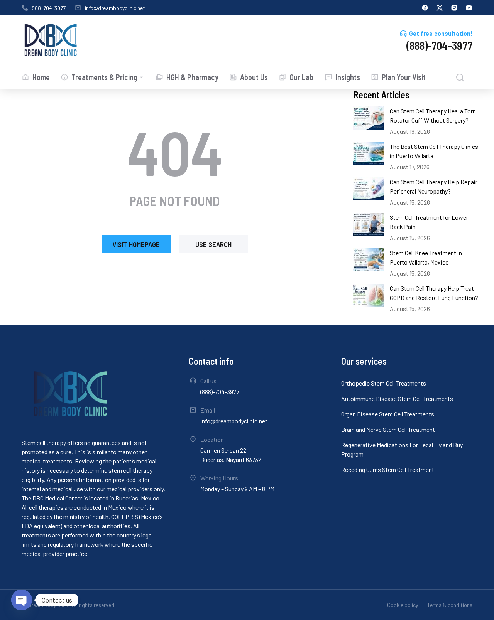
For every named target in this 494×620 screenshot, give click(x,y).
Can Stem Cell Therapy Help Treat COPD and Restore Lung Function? (434, 293)
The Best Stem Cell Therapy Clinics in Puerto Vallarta (434, 151)
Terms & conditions (449, 604)
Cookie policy (402, 604)
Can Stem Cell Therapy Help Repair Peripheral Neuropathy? (433, 186)
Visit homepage (136, 244)
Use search (213, 244)
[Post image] (368, 118)
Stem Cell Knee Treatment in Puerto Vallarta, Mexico (426, 257)
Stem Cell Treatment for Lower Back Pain (429, 222)
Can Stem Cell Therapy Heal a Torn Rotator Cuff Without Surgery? (433, 115)
